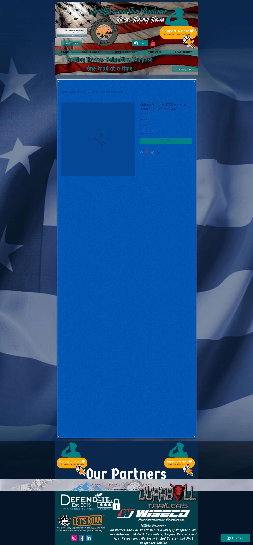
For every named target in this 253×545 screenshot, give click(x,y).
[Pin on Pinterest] (147, 152)
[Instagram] (74, 538)
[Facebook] (81, 538)
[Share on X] (158, 152)
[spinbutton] (146, 131)
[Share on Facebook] (141, 152)
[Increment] (151, 131)
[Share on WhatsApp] (152, 152)
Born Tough (99, 530)
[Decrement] (142, 131)
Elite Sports (87, 530)
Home (64, 92)
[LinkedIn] (89, 538)
